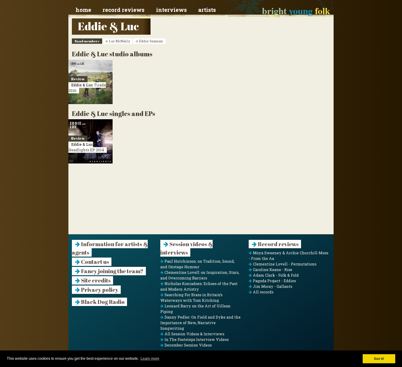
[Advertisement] (201, 201)
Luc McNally (119, 41)
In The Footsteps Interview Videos (196, 339)
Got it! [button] (379, 358)
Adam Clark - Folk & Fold (275, 275)
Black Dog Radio (102, 302)
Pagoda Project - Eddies (274, 280)
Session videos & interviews (186, 248)
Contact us (94, 261)
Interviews (171, 10)
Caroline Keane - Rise (272, 269)
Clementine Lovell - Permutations (284, 264)
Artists (207, 10)
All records (262, 291)
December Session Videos (188, 345)
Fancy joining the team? (112, 271)
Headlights (86, 147)
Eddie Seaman (150, 41)
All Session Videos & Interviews (194, 333)
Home (83, 10)
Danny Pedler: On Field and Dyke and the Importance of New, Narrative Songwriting (200, 323)
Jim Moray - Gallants (272, 286)
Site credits (95, 280)
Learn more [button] (150, 358)
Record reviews (123, 10)
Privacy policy (99, 289)
